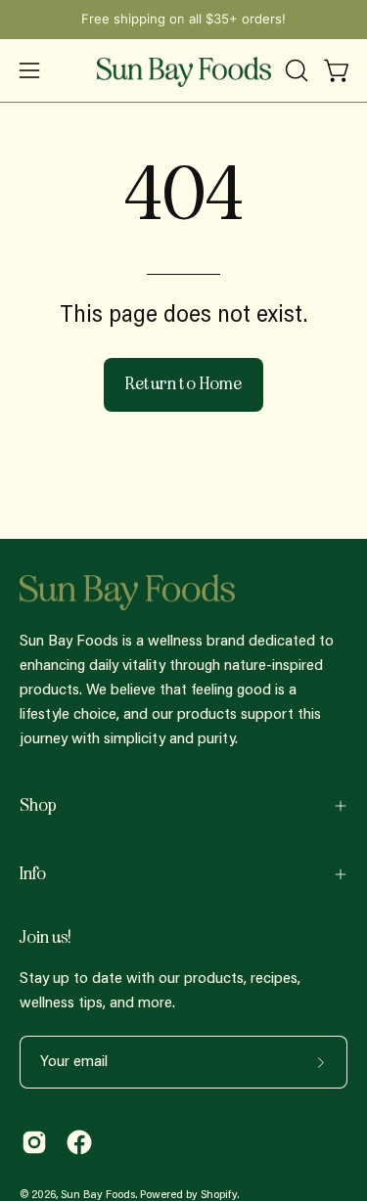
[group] (183, 19)
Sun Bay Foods (98, 1195)
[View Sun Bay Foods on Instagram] (34, 1142)
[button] (294, 70)
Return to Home (184, 384)
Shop (38, 805)
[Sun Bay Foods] (184, 70)
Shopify (219, 1195)
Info (33, 874)
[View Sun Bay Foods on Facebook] (79, 1142)
